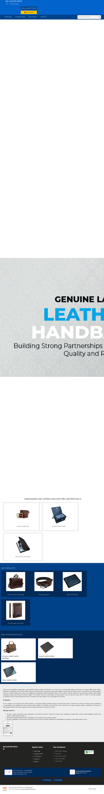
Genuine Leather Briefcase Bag (15, 594)
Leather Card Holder (60, 758)
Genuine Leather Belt (23, 526)
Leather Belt (58, 753)
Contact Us (43, 17)
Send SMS (59, 780)
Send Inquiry (29, 12)
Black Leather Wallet (72, 594)
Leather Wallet (58, 761)
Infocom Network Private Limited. (28, 789)
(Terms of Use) (29, 787)
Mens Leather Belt (44, 594)
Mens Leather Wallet (9, 680)
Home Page (8, 17)
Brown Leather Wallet (46, 656)
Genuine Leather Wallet (59, 526)
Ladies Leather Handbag (61, 751)
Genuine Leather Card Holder (16, 623)
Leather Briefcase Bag (60, 756)
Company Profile (20, 17)
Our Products (33, 17)
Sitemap (36, 761)
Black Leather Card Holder (22, 556)
